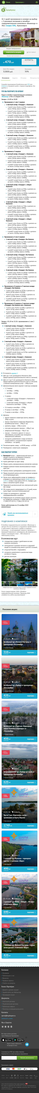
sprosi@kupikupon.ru (8, 1016)
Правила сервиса (8, 981)
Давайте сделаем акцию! (10, 990)
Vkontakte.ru (5, 1027)
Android (4, 86)
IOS (28, 84)
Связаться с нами (7, 1018)
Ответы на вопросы (8, 983)
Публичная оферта (8, 1006)
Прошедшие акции (8, 995)
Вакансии (5, 978)
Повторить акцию (13, 52)
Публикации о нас (8, 976)
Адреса (15, 78)
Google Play (18, 1040)
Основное (5, 78)
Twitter (8, 1027)
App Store (6, 1040)
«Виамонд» (5, 96)
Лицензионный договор (10, 1004)
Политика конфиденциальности (12, 1009)
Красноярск (19, 2)
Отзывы (23, 78)
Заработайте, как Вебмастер (11, 992)
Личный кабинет (37, 2)
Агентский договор (8, 1001)
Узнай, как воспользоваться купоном (18, 514)
